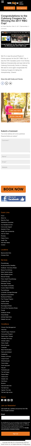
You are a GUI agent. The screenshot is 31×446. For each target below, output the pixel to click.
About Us (3, 218)
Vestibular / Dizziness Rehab (9, 268)
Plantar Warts (5, 374)
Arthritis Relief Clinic (6, 317)
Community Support (6, 227)
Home (2, 215)
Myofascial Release (6, 297)
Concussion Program (7, 334)
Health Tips (4, 240)
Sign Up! (15, 434)
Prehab (3, 310)
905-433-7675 (15, 110)
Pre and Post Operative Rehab (9, 308)
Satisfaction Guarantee (7, 222)
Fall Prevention (5, 303)
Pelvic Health (4, 343)
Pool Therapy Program (7, 299)
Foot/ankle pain (5, 370)
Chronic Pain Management (8, 327)
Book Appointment (21, 8)
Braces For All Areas (6, 270)
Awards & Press (5, 229)
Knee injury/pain (5, 365)
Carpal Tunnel (5, 358)
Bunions (3, 383)
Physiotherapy (5, 263)
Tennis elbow (4, 363)
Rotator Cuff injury (6, 356)
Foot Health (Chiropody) (7, 285)
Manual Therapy (5, 276)
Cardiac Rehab (5, 301)
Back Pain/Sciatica (6, 349)
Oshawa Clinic (5, 255)
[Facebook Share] (2, 83)
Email (3, 414)
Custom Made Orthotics (7, 288)
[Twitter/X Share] (6, 83)
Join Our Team (5, 233)
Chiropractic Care (5, 281)
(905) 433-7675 (9, 8)
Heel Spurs (4, 381)
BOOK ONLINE (15, 116)
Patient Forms (5, 238)
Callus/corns (4, 376)
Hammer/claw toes (6, 385)
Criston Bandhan (7, 26)
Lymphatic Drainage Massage (9, 292)
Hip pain (3, 367)
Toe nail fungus (5, 372)
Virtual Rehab (4, 315)
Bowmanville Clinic (6, 253)
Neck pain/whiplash (6, 352)
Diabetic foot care (5, 319)
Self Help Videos (5, 242)
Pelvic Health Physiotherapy (8, 279)
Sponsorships (23, 26)
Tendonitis (4, 347)
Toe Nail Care (5, 388)
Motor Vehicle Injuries (7, 272)
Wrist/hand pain (5, 361)
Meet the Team (5, 220)
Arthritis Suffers (5, 341)
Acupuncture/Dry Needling (8, 265)
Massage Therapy (6, 283)
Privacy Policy (26, 444)
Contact (3, 245)
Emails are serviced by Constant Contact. (15, 428)
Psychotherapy (5, 290)
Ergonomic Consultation (7, 294)
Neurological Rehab (6, 306)
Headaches (4, 354)
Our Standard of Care (7, 224)
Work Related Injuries (7, 274)
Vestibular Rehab (5, 312)
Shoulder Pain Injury (6, 338)
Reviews (3, 236)
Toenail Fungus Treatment (8, 332)
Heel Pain (3, 329)
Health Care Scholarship (7, 231)
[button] (2, 2)
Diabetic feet (4, 379)
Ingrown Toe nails (6, 390)
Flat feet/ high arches (6, 392)
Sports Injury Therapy (7, 336)
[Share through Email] (10, 83)
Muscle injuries (5, 345)
